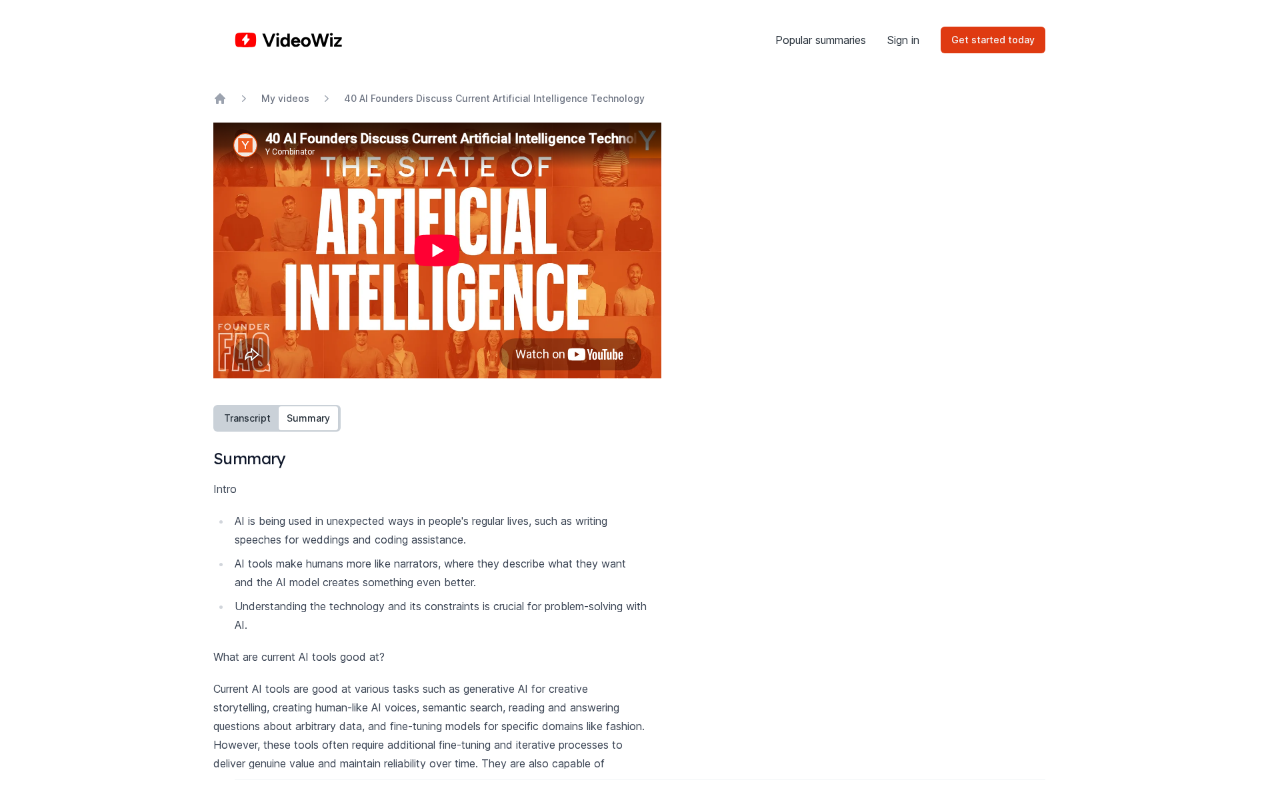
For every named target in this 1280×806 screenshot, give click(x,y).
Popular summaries (820, 40)
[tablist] (277, 418)
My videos (285, 98)
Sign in (903, 40)
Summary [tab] (308, 418)
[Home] (288, 40)
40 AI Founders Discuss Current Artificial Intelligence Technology (494, 98)
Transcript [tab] (247, 418)
